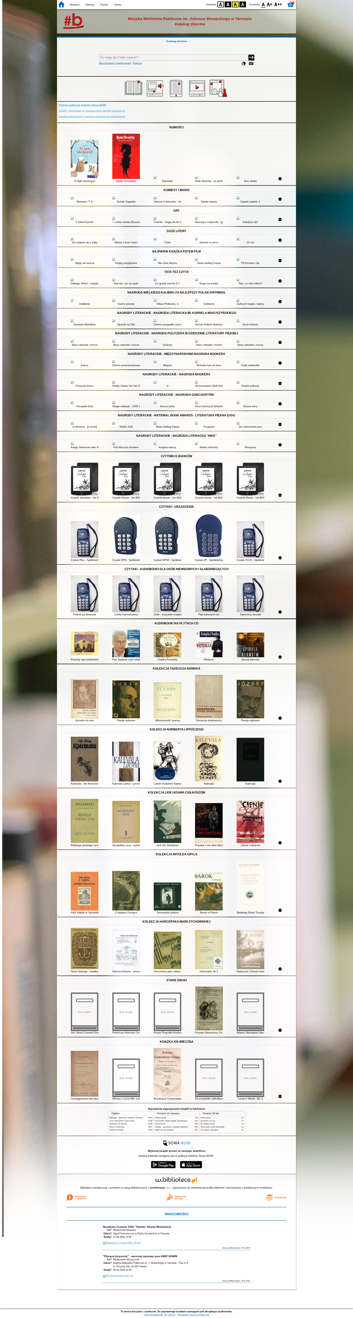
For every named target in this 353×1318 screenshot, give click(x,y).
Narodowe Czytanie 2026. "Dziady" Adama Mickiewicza (137, 1226)
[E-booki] (176, 96)
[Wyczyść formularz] (244, 63)
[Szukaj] (251, 58)
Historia (89, 4)
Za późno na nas (208, 1121)
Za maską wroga (208, 1124)
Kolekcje (137, 63)
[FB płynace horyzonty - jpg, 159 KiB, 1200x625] (118, 1275)
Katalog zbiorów (176, 41)
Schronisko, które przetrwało (212, 1127)
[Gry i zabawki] (219, 96)
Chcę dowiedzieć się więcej (159, 1314)
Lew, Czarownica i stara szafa (121, 1121)
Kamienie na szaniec (118, 1124)
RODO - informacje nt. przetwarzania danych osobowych (92, 110)
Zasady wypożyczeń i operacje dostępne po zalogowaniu (92, 116)
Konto (118, 4)
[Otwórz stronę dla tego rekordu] (85, 160)
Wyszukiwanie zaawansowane (115, 63)
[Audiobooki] (155, 96)
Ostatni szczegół (116, 1130)
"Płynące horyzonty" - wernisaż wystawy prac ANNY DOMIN (140, 1256)
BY (243, 4)
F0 (263, 4)
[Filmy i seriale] (198, 96)
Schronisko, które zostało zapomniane (171, 1121)
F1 (269, 4)
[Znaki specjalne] (251, 63)
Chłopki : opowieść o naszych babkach (171, 1127)
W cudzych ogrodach (209, 1130)
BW (228, 4)
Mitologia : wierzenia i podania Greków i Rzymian (130, 1118)
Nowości (75, 4)
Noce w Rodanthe (117, 1127)
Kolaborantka (160, 1118)
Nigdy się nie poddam (164, 1130)
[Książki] (134, 96)
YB (235, 4)
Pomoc (104, 4)
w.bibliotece (159, 1187)
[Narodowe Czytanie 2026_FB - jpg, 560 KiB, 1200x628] (122, 1242)
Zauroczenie (160, 1124)
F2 (278, 4)
